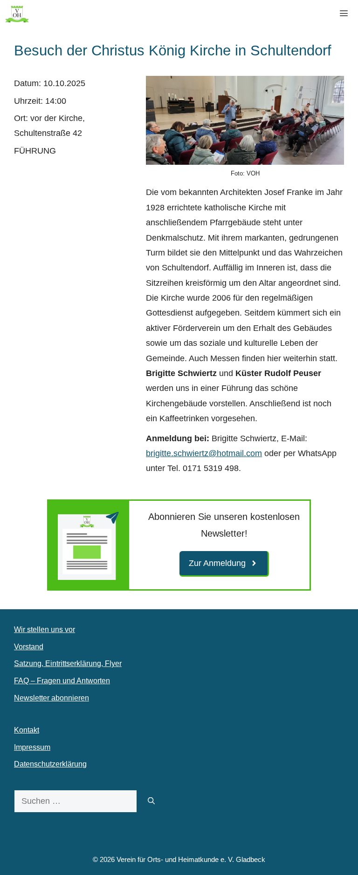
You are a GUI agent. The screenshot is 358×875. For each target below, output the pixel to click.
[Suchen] (151, 801)
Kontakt (26, 730)
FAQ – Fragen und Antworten (62, 681)
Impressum (32, 747)
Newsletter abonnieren (51, 698)
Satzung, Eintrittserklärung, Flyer (68, 663)
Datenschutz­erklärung (50, 764)
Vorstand (28, 647)
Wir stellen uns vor (44, 629)
